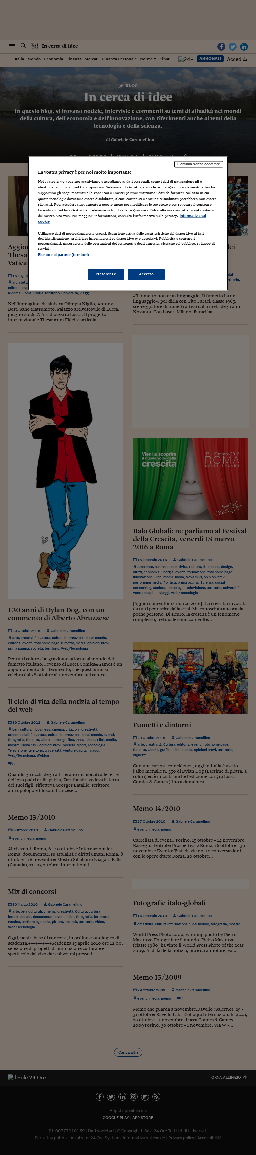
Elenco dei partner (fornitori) (63, 255)
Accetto (146, 274)
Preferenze (106, 274)
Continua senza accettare (198, 164)
